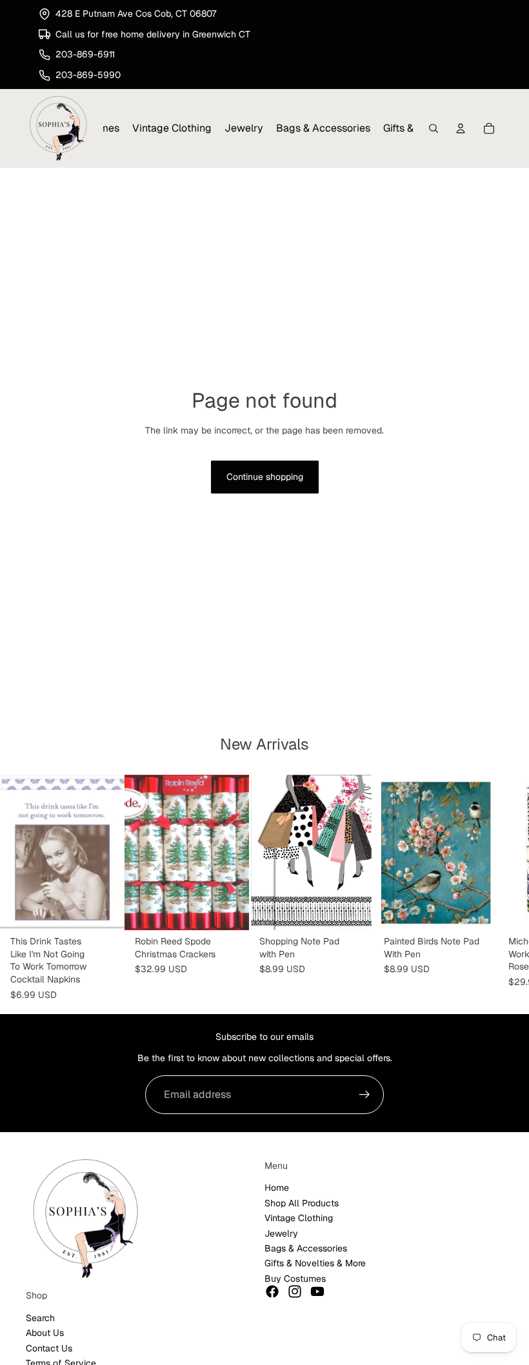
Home (276, 1187)
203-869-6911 (85, 54)
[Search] (433, 129)
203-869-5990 (88, 75)
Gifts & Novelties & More (315, 1263)
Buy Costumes (295, 1278)
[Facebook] (272, 1291)
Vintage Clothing (298, 1218)
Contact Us (49, 1348)
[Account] (460, 129)
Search (40, 1318)
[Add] (104, 910)
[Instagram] (295, 1291)
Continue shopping (264, 477)
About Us (45, 1333)
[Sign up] (364, 1094)
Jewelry (281, 1233)
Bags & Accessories (305, 1248)
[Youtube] (317, 1291)
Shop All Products (301, 1203)
